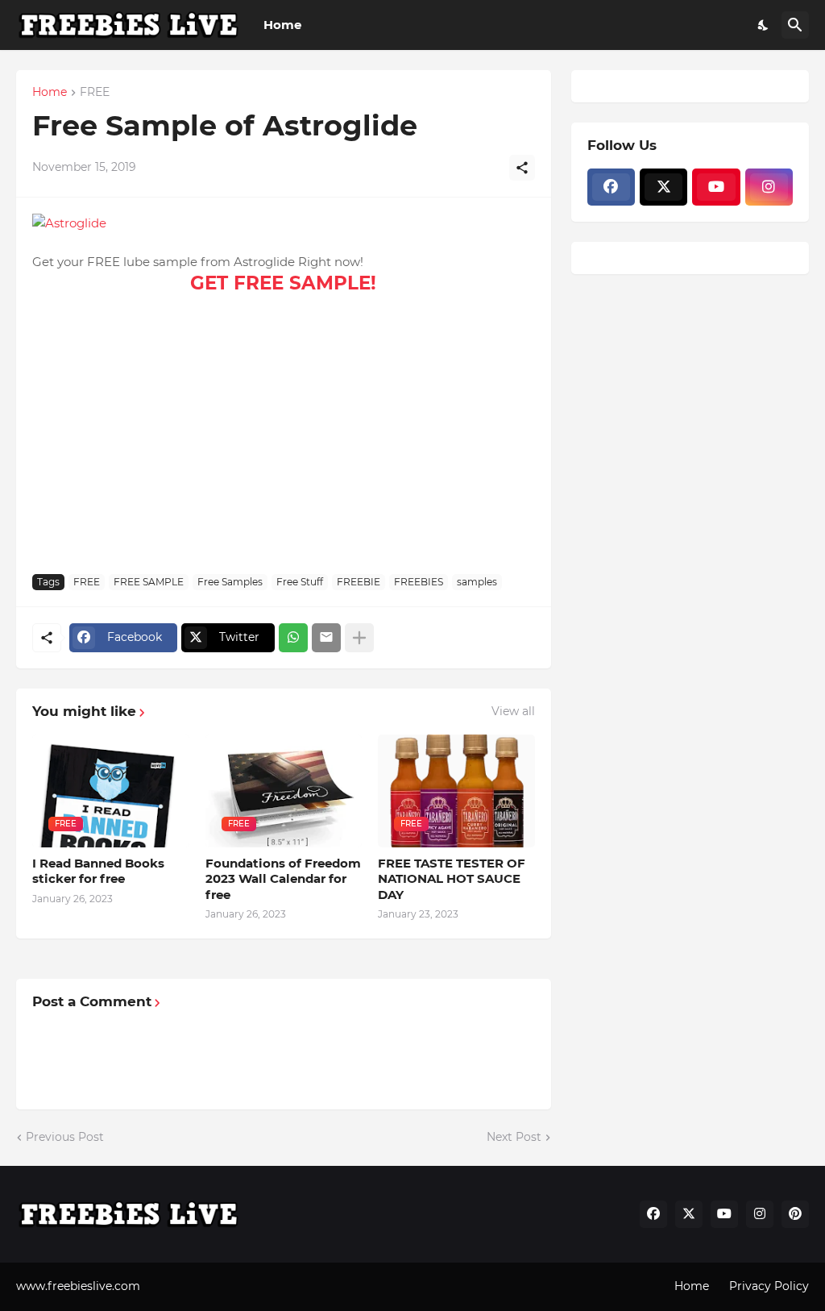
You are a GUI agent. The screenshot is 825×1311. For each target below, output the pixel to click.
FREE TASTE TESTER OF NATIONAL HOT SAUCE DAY (451, 878)
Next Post (514, 1137)
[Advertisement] (283, 441)
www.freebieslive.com (78, 1286)
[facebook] (611, 187)
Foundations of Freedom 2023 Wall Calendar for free (283, 878)
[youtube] (716, 187)
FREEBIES (418, 582)
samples (477, 582)
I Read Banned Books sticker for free (98, 871)
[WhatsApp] (293, 637)
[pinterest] (795, 1214)
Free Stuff (299, 582)
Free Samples (230, 582)
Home (282, 24)
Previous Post (65, 1137)
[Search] (795, 25)
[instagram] (769, 187)
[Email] (326, 637)
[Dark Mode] (763, 25)
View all (513, 711)
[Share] (522, 168)
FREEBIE (358, 582)
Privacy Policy (769, 1286)
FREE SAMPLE (149, 582)
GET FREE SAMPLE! (283, 283)
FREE (95, 92)
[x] (663, 187)
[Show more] (359, 637)
